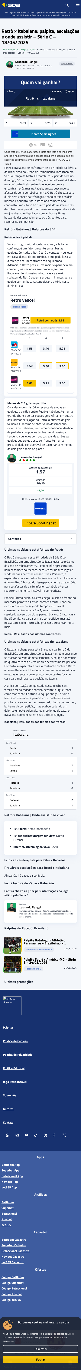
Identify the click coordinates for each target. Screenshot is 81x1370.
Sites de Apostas (11, 49)
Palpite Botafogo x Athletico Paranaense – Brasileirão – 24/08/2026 (44, 942)
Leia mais (40, 1348)
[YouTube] (26, 1136)
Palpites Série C (28, 49)
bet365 (6, 1225)
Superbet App (11, 1170)
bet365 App (9, 1187)
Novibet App (10, 1181)
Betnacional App (12, 1176)
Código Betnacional (14, 1288)
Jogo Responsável (15, 1082)
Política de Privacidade (17, 1054)
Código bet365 (11, 1299)
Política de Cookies (15, 1041)
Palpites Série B (33, 968)
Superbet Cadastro (14, 1245)
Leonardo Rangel (26, 61)
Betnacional (9, 1213)
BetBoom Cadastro (14, 1239)
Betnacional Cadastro (16, 1251)
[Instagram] (17, 1136)
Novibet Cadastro (13, 1256)
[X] (64, 1136)
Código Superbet (13, 1282)
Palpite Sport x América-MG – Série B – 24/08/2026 (50, 961)
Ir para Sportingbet (40, 523)
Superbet (8, 1208)
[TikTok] (36, 1136)
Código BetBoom (13, 1277)
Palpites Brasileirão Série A (39, 949)
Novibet (7, 1219)
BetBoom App (11, 1164)
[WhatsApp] (7, 1136)
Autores (8, 1109)
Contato (8, 1122)
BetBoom (8, 1202)
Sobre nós (9, 1095)
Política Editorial (13, 1068)
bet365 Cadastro (13, 1262)
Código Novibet (12, 1294)
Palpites (8, 1027)
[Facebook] (55, 1136)
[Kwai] (45, 1136)
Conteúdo (14, 538)
